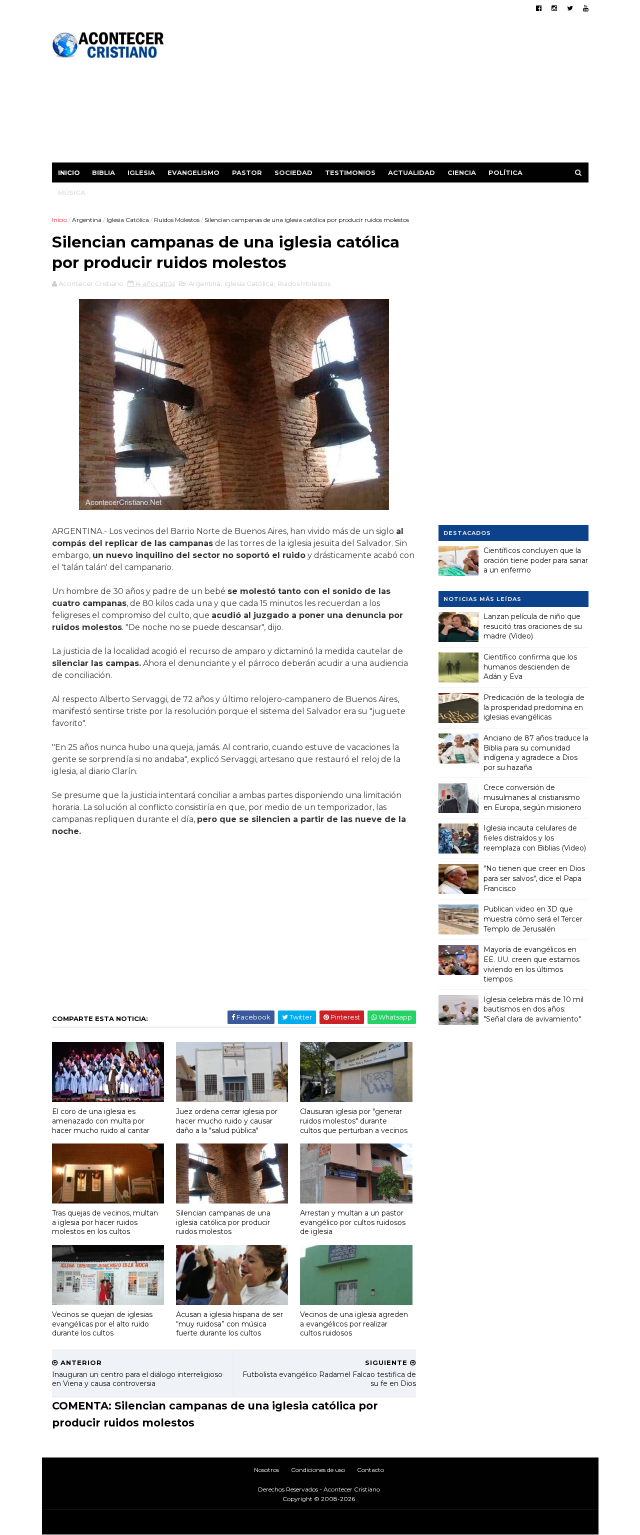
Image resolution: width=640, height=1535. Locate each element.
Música (72, 192)
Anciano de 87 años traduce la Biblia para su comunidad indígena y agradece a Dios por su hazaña (536, 753)
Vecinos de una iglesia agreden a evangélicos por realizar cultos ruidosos (354, 1324)
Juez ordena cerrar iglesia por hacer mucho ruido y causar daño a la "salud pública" (227, 1120)
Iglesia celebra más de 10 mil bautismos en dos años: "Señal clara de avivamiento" (534, 1009)
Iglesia (141, 172)
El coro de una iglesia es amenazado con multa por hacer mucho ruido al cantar (101, 1120)
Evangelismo (194, 172)
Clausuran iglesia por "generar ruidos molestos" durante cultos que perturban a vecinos (354, 1120)
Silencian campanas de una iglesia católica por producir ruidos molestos (223, 1222)
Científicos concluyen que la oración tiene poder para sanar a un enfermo (536, 560)
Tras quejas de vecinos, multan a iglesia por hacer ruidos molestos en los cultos (105, 1222)
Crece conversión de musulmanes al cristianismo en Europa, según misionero (533, 797)
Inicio (69, 172)
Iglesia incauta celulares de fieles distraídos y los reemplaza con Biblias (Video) (535, 838)
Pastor (247, 172)
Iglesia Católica (127, 220)
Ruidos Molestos (177, 220)
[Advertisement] (406, 92)
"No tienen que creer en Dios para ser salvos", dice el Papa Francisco (534, 878)
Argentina (87, 220)
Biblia (103, 172)
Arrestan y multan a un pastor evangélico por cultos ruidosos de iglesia (353, 1222)
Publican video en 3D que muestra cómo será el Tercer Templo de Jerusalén (533, 918)
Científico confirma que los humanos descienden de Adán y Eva (530, 666)
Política (505, 172)
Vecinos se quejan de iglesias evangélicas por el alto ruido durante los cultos (102, 1324)
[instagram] (554, 8)
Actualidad (411, 172)
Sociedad (293, 172)
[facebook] (539, 8)
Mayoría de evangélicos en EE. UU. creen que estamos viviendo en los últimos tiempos (532, 964)
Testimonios (350, 172)
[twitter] (570, 8)
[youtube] (585, 8)
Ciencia (462, 172)
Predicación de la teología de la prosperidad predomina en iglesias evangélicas (534, 707)
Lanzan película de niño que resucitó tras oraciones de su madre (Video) (533, 626)
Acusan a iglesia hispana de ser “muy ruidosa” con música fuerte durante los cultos (229, 1324)
